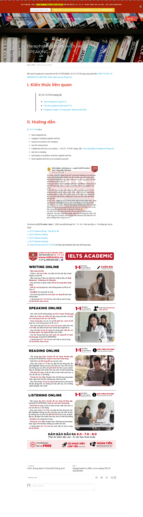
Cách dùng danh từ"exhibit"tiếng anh (46, 468)
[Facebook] (96, 477)
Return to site (33, 478)
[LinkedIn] (107, 477)
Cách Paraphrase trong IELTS (55, 101)
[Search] (120, 19)
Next (74, 466)
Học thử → (131, 19)
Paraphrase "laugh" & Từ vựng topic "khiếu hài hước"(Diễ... (65, 109)
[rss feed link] (115, 477)
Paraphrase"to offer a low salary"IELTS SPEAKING (92, 469)
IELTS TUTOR (32, 129)
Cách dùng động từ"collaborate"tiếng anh (98, 148)
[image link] (9, 19)
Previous (31, 466)
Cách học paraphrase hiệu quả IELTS (58, 105)
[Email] (112, 477)
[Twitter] (102, 477)
